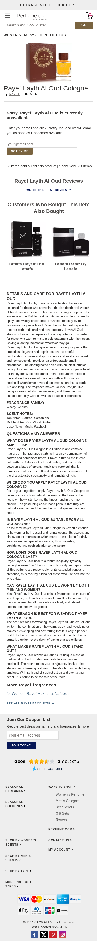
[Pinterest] (53, 935)
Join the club (52, 35)
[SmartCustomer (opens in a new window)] (48, 769)
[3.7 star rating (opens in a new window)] (42, 761)
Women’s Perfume (70, 794)
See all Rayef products (28, 703)
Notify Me (19, 151)
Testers (61, 820)
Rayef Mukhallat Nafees (47, 694)
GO (84, 25)
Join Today (21, 745)
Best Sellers (65, 807)
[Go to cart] (89, 15)
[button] (7, 15)
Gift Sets (62, 813)
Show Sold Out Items (75, 166)
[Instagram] (62, 935)
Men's (30, 35)
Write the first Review (46, 189)
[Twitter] (44, 935)
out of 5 (68, 761)
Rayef (14, 94)
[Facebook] (34, 935)
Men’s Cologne (67, 801)
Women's (12, 35)
